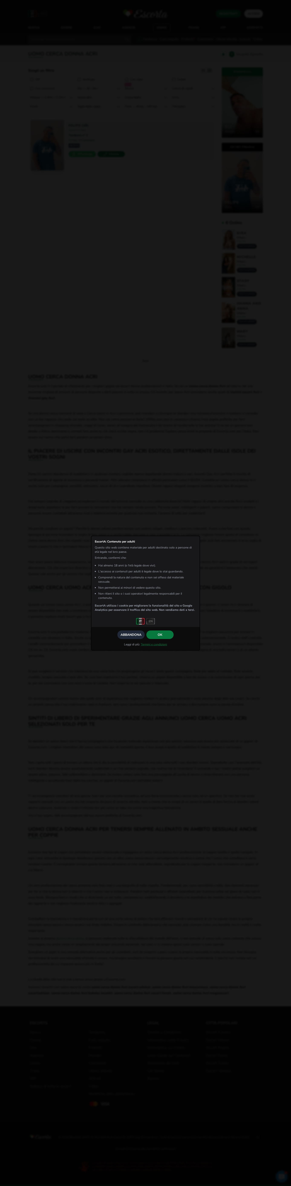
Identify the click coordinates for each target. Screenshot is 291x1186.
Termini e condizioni (154, 644)
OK (160, 635)
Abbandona (131, 635)
